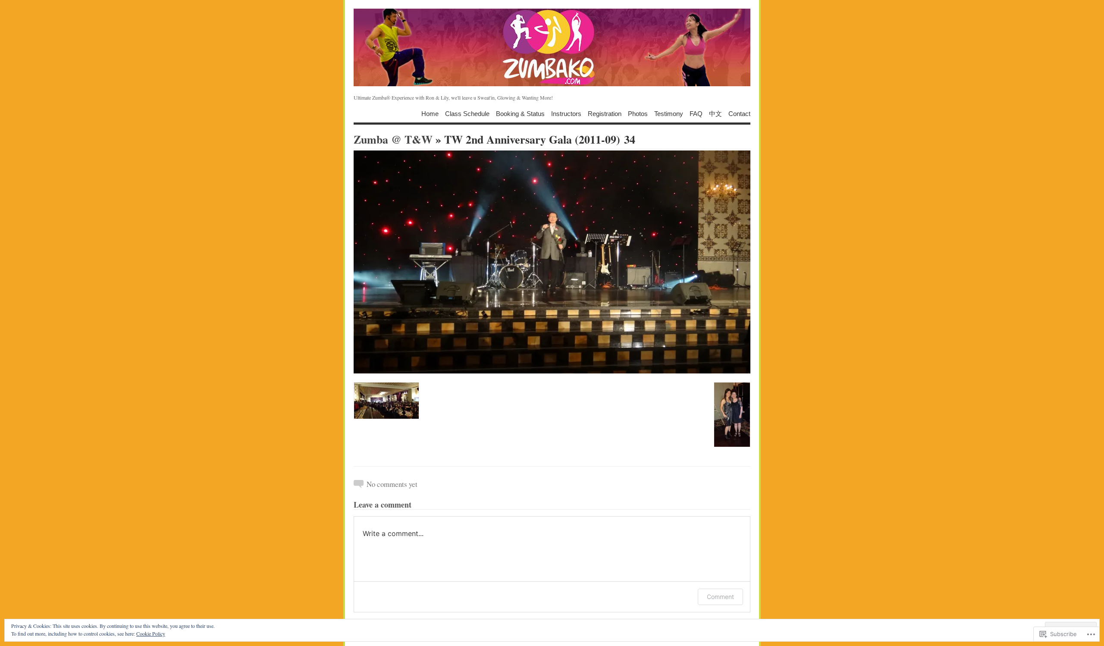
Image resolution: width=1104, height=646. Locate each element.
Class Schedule (467, 113)
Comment (720, 596)
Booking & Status (520, 113)
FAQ (696, 113)
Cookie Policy (150, 633)
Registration (604, 113)
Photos (638, 113)
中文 (715, 113)
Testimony (668, 113)
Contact (739, 113)
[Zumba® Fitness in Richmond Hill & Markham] (552, 47)
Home (430, 113)
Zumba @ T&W (393, 139)
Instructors (566, 113)
